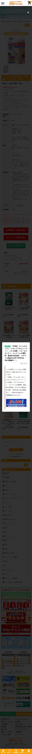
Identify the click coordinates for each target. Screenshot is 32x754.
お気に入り (9, 752)
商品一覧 (3, 752)
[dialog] (16, 377)
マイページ (29, 752)
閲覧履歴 (16, 752)
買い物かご (22, 752)
